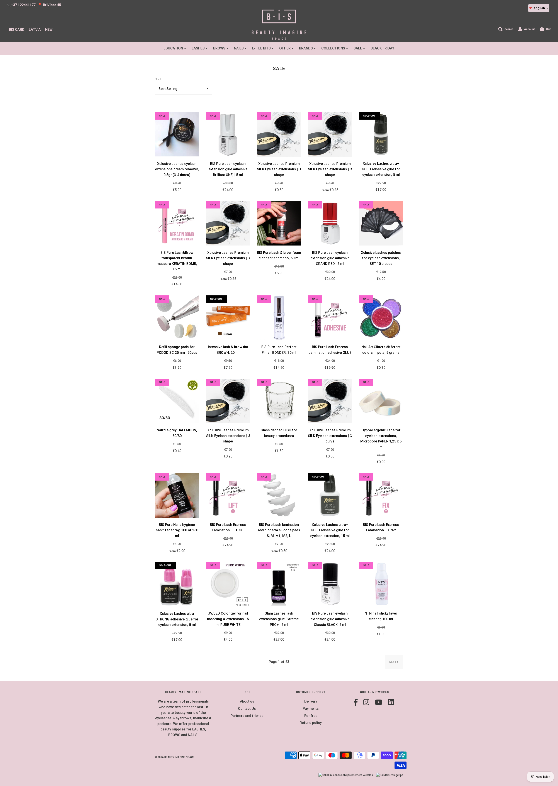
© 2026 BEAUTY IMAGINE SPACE (174, 757)
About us (247, 701)
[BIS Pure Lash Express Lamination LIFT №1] (228, 495)
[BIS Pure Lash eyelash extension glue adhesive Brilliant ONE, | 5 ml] (228, 134)
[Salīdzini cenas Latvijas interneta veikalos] (345, 775)
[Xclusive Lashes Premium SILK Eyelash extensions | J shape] (228, 400)
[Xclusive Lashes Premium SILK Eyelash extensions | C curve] (330, 400)
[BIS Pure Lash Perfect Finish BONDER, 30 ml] (279, 317)
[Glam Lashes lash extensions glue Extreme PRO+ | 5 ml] (279, 584)
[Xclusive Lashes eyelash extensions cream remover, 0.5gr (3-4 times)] (177, 134)
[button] (538, 8)
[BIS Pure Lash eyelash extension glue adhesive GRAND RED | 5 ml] (330, 223)
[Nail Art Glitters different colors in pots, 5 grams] (381, 317)
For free (310, 716)
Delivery (310, 701)
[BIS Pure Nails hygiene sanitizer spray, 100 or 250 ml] (177, 495)
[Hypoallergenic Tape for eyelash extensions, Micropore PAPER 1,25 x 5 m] (381, 400)
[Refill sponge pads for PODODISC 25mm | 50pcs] (177, 317)
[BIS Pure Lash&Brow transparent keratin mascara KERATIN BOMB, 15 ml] (177, 223)
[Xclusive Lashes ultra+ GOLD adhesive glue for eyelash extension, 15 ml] (330, 495)
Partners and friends (247, 716)
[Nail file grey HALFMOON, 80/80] (177, 400)
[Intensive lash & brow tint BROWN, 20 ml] (228, 317)
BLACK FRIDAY (382, 48)
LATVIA (35, 29)
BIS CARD (16, 29)
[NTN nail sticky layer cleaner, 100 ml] (381, 584)
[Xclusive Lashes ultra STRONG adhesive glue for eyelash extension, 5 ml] (177, 584)
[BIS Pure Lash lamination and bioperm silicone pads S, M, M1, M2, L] (279, 495)
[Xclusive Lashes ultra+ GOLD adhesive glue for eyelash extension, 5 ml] (381, 134)
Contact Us (247, 708)
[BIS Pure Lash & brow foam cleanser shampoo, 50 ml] (279, 223)
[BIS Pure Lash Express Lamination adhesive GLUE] (330, 317)
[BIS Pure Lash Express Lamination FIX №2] (381, 495)
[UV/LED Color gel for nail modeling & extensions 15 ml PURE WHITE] (228, 584)
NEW (49, 29)
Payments (311, 708)
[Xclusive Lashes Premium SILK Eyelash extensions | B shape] (228, 223)
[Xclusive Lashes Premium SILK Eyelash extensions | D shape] (279, 134)
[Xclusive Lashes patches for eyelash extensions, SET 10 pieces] (381, 223)
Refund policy (311, 723)
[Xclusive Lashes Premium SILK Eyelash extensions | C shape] (330, 134)
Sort (158, 79)
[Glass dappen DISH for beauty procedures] (279, 400)
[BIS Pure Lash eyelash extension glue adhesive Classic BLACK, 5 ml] (330, 584)
